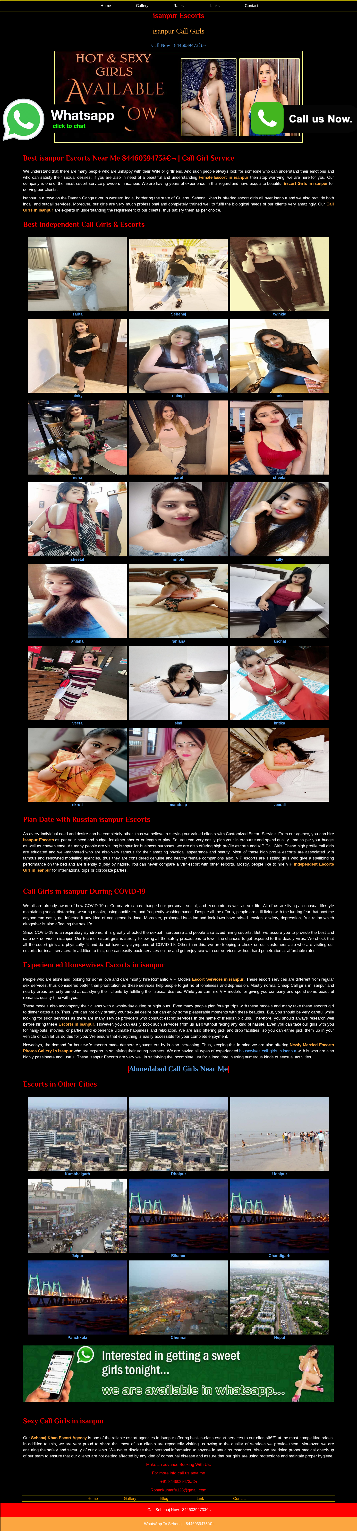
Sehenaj (178, 314)
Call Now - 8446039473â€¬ (178, 45)
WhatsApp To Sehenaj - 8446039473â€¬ (179, 1524)
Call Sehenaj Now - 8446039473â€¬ (179, 1510)
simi (178, 723)
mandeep (178, 805)
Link (200, 1499)
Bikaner (178, 1256)
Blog (164, 1499)
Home (106, 6)
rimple (178, 559)
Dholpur (178, 1174)
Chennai (178, 1337)
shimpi (178, 396)
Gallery (142, 6)
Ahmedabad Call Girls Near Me (178, 1069)
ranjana (178, 641)
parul (178, 478)
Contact (251, 6)
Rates (178, 6)
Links (215, 6)
